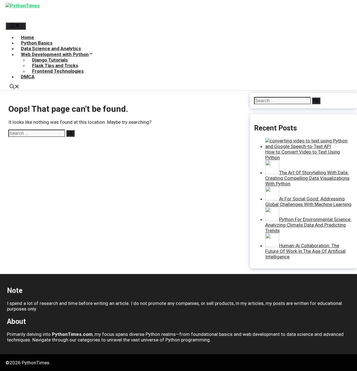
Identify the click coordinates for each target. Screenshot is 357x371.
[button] (14, 87)
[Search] (70, 133)
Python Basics (36, 43)
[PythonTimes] (43, 11)
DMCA (28, 76)
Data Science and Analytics (51, 48)
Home (27, 37)
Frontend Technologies (58, 71)
